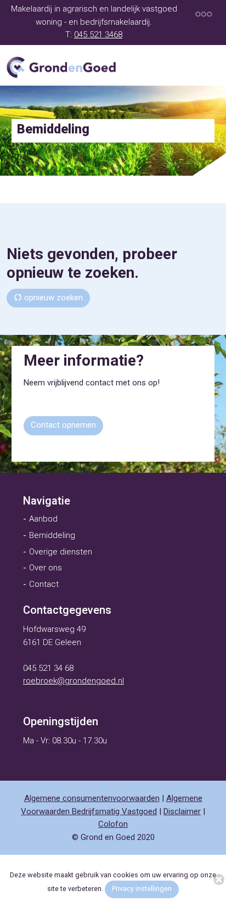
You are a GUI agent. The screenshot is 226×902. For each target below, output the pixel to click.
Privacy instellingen (142, 888)
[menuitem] (46, 500)
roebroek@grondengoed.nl (73, 681)
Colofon (113, 824)
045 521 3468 (98, 35)
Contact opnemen (63, 425)
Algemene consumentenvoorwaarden (92, 798)
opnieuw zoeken (52, 297)
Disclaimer (182, 811)
